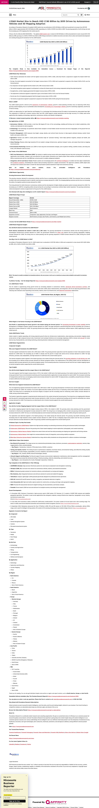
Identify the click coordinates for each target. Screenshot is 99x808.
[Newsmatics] (4, 409)
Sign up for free (14, 801)
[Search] (78, 14)
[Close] (26, 775)
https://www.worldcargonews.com (69, 503)
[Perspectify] (4, 402)
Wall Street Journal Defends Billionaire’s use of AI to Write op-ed (59, 2)
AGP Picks (4, 2)
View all (96, 2)
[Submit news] (4, 399)
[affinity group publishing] (4, 405)
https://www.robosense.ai (79, 508)
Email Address (8, 795)
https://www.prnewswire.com (22, 499)
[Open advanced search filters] (81, 14)
